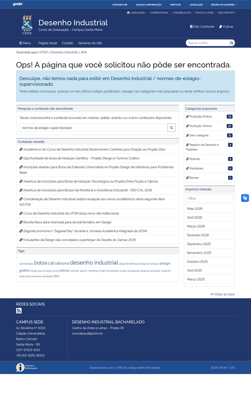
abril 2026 (194, 217)
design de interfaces (129, 263)
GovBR (18, 4)
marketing (93, 270)
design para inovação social (44, 270)
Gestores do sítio (90, 43)
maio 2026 (195, 208)
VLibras (227, 26)
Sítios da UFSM (204, 12)
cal (51, 262)
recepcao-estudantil (150, 270)
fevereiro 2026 (198, 235)
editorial (64, 270)
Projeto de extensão (109, 270)
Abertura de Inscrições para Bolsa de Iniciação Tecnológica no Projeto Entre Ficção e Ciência (90, 181)
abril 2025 (194, 270)
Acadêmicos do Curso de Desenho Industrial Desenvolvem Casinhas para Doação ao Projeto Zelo (94, 149)
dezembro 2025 (199, 244)
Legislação (196, 4)
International (159, 12)
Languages (137, 12)
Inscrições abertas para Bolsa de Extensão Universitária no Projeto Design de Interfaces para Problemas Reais (96, 169)
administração (26, 263)
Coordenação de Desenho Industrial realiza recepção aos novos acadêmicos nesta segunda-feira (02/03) (92, 201)
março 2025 (196, 279)
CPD (232, 367)
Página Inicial (47, 43)
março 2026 (196, 226)
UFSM (222, 367)
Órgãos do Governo (223, 4)
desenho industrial (94, 262)
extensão (74, 270)
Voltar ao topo (224, 294)
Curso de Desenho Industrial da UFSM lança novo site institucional (71, 213)
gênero (83, 270)
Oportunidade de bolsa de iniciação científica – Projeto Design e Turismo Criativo (81, 158)
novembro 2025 (199, 252)
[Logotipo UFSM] (27, 24)
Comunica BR (119, 4)
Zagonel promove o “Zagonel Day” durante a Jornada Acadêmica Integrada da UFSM (85, 231)
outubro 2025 (197, 261)
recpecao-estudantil (42, 276)
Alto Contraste (204, 26)
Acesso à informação (148, 4)
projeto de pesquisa (129, 270)
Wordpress (153, 367)
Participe (175, 4)
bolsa (40, 262)
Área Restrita (226, 12)
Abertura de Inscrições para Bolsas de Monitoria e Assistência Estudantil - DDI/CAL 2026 (87, 190)
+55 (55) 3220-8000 (30, 355)
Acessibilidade (182, 12)
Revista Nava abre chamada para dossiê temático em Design (67, 222)
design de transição (149, 263)
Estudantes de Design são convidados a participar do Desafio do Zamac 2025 (79, 239)
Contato (67, 43)
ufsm (56, 276)
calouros (62, 263)
